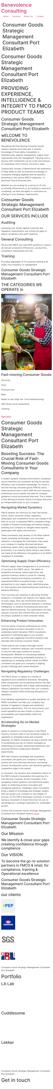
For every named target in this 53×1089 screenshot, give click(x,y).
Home (6, 16)
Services (16, 16)
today (36, 813)
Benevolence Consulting (16, 8)
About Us (28, 16)
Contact (40, 16)
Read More (6, 416)
